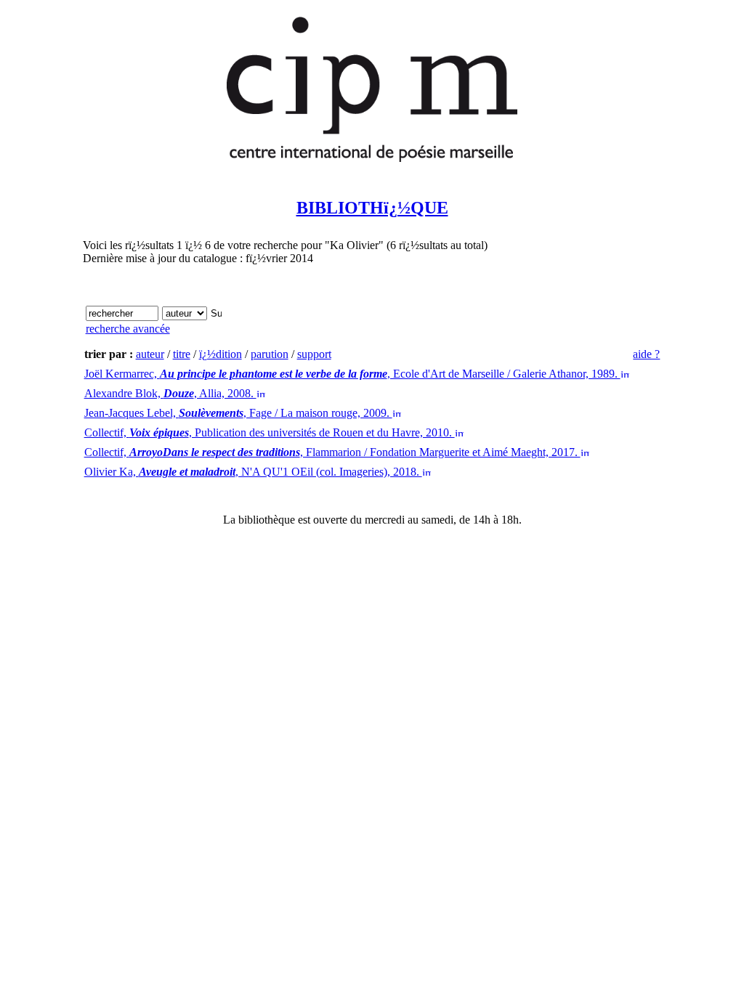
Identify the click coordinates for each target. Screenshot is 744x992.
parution (269, 354)
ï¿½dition (220, 354)
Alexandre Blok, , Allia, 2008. (170, 393)
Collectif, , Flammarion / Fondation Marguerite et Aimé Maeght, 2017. (332, 452)
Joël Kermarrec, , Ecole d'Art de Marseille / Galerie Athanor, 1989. (352, 373)
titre (181, 354)
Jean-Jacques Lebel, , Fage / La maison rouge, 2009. (238, 413)
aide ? (646, 354)
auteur (150, 354)
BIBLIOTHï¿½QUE (372, 207)
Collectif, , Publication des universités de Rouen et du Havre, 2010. (269, 432)
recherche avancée (128, 328)
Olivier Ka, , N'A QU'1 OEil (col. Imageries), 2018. (253, 471)
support (314, 354)
